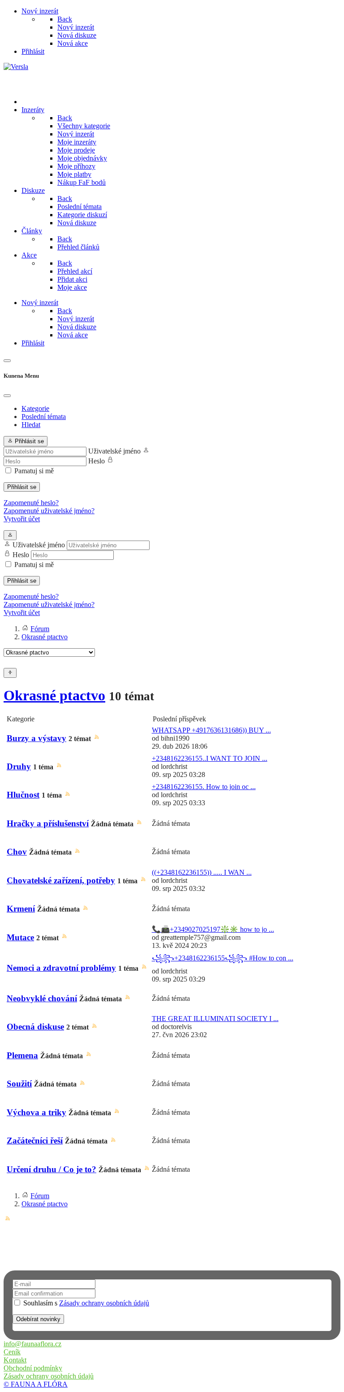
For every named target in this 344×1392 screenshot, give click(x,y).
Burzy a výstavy (36, 738)
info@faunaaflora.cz (32, 1344)
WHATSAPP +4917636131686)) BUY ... (211, 730)
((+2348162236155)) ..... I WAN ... (202, 872)
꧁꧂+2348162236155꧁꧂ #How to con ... (222, 958)
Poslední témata (44, 416)
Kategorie (35, 408)
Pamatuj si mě (34, 471)
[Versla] (16, 66)
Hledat (31, 424)
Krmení (21, 908)
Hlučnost (23, 794)
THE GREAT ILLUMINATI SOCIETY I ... (215, 1018)
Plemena (22, 1055)
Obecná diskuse (35, 1026)
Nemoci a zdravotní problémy (61, 968)
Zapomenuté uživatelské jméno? (49, 511)
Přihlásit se (21, 487)
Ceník (12, 1352)
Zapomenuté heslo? (31, 502)
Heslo (96, 461)
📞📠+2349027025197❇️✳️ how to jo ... (213, 929)
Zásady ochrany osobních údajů (104, 1303)
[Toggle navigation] (7, 360)
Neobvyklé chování (42, 998)
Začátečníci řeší (35, 1140)
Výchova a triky (36, 1112)
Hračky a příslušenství (48, 823)
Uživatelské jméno (114, 451)
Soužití (19, 1083)
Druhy (19, 766)
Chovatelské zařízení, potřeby (61, 880)
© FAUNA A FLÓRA (36, 1384)
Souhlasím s (85, 1303)
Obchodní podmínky (33, 1368)
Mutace (20, 937)
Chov (17, 851)
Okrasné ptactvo (54, 695)
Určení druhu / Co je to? (51, 1169)
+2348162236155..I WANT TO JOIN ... (209, 758)
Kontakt (15, 1360)
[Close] (7, 395)
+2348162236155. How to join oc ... (204, 786)
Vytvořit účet (22, 519)
